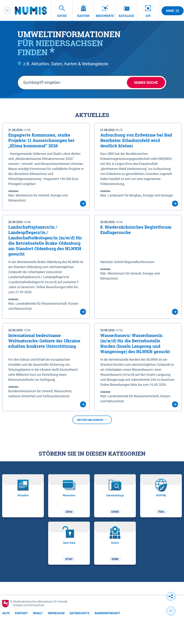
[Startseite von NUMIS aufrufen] (36, 10)
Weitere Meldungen (90, 419)
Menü (170, 11)
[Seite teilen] (170, 596)
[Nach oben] (170, 610)
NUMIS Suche (146, 82)
